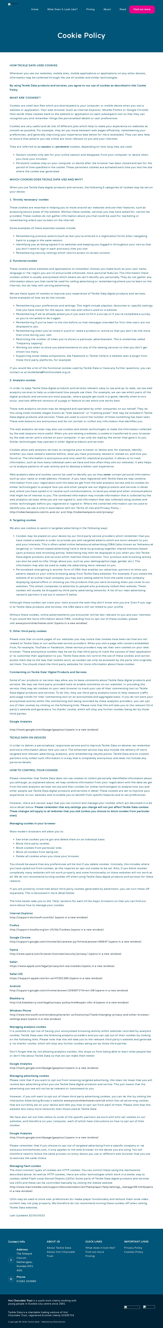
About (107, 9)
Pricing (90, 9)
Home (35, 9)
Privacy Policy (133, 1247)
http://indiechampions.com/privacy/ (90, 512)
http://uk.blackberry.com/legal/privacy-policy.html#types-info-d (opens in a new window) (69, 1002)
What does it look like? (62, 9)
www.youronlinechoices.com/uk (84, 1100)
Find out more (142, 9)
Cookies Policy (133, 1252)
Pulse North (59, 1322)
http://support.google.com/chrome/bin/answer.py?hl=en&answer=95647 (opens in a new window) (75, 941)
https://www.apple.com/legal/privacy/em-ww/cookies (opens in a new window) (62, 966)
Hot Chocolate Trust (20, 1300)
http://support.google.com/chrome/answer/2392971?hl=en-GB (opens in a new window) (69, 990)
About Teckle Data (59, 1247)
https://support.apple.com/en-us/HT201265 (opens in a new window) (56, 978)
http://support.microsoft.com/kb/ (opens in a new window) (49, 917)
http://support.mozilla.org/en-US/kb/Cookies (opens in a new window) (57, 929)
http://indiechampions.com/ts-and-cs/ (35, 512)
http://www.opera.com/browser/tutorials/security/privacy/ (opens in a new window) (65, 953)
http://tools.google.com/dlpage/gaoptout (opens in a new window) (54, 729)
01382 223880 (26, 1281)
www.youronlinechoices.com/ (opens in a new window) (51, 623)
